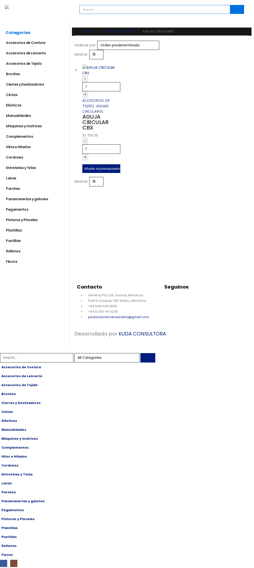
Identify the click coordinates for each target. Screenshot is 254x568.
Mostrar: (81, 54)
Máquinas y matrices (24, 126)
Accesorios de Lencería (26, 53)
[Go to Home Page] (75, 31)
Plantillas (14, 230)
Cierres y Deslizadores (25, 84)
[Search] (237, 9)
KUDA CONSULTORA (142, 333)
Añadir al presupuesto (102, 168)
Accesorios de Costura (25, 42)
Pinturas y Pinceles (22, 219)
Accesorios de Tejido (24, 63)
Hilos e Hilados (18, 146)
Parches (13, 188)
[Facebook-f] (170, 300)
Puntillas (13, 240)
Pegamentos (17, 209)
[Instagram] (183, 300)
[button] (76, 62)
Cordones (14, 157)
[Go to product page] (101, 70)
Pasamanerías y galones (27, 199)
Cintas (11, 94)
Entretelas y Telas (21, 167)
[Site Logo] (26, 7)
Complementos (19, 136)
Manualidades (18, 115)
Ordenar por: (85, 45)
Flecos (11, 261)
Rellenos (13, 251)
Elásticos (14, 105)
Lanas (11, 178)
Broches (13, 73)
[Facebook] (3, 563)
